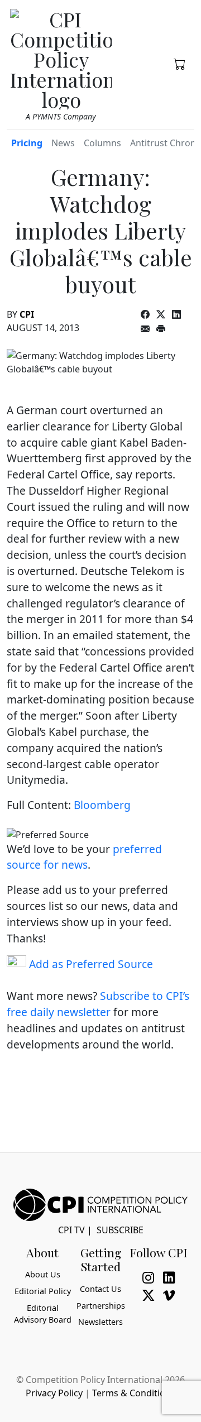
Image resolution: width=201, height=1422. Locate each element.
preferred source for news (84, 857)
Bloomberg (102, 804)
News (63, 143)
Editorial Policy (43, 1291)
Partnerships (100, 1305)
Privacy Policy (54, 1393)
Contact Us (100, 1289)
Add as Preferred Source (89, 963)
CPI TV (71, 1230)
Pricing (26, 143)
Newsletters (100, 1321)
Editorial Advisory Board (42, 1314)
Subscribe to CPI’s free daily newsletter (98, 1003)
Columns (102, 143)
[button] (179, 63)
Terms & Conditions (133, 1393)
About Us (42, 1274)
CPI (27, 314)
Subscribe (120, 1230)
